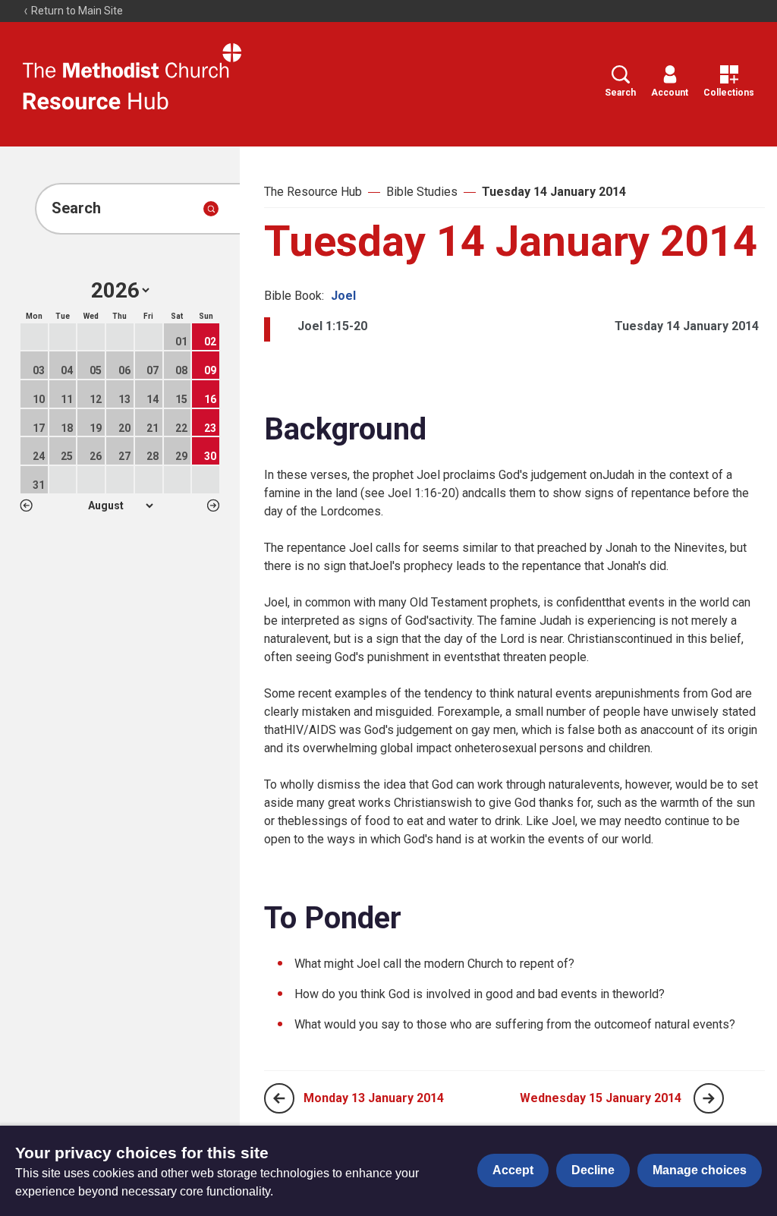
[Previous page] (279, 1098)
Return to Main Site (76, 11)
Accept (512, 1170)
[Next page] (709, 1098)
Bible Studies (422, 191)
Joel (343, 295)
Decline (593, 1170)
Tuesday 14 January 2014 (554, 191)
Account (669, 92)
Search (620, 92)
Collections (728, 92)
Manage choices (700, 1170)
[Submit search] (211, 208)
